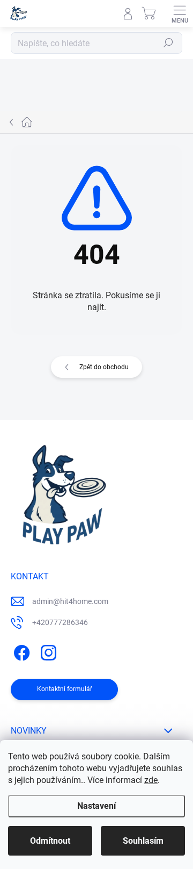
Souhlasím (143, 841)
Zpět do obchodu (104, 367)
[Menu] (179, 13)
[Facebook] (20, 651)
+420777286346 (60, 622)
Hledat (168, 43)
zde (151, 780)
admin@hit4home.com (70, 601)
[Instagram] (47, 651)
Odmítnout (50, 841)
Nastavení (96, 806)
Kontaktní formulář (64, 689)
